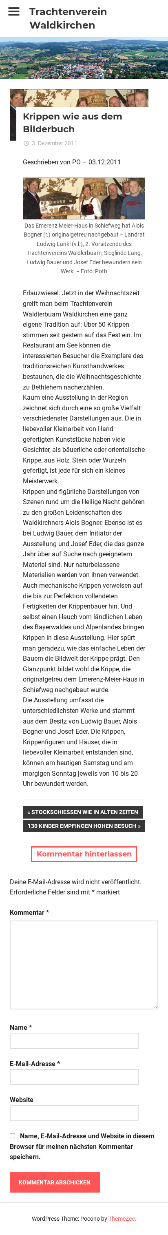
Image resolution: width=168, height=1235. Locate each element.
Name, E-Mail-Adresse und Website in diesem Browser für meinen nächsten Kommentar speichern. (82, 1146)
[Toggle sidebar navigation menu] (14, 11)
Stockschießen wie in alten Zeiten (84, 813)
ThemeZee (121, 1218)
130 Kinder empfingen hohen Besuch (81, 827)
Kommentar (29, 912)
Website (21, 1100)
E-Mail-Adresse (35, 1064)
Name (21, 1027)
